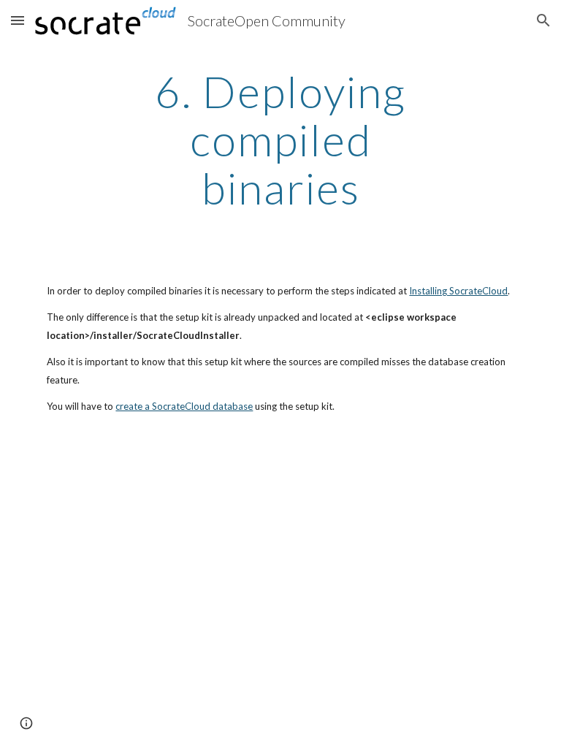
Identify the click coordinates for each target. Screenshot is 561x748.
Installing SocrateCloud (458, 291)
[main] (280, 139)
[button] (17, 20)
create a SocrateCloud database (184, 406)
